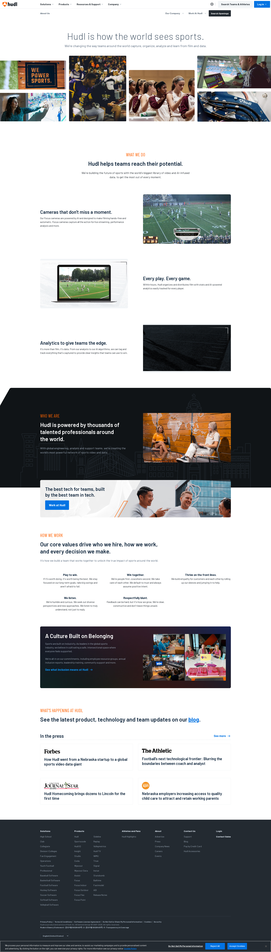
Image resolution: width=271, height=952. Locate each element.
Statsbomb (99, 875)
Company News (162, 846)
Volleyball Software (49, 904)
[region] (135, 946)
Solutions (45, 4)
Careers (158, 851)
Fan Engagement (48, 856)
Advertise (159, 836)
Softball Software (49, 899)
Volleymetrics (99, 846)
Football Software (49, 885)
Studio (77, 856)
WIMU (96, 856)
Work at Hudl (57, 505)
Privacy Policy (46, 922)
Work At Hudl (195, 13)
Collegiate (45, 846)
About (158, 831)
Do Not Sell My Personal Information (185, 946)
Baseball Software (49, 875)
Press (157, 841)
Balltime (97, 880)
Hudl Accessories (192, 851)
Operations (45, 861)
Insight (77, 851)
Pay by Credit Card (193, 846)
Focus (77, 880)
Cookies (147, 922)
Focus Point (80, 899)
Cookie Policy (130, 948)
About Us (45, 13)
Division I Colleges (48, 851)
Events (158, 856)
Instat (96, 870)
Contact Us (189, 831)
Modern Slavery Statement (52, 927)
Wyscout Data (81, 870)
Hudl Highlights (129, 836)
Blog (186, 841)
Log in (260, 4)
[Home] (9, 4)
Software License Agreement (87, 922)
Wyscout (78, 865)
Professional (46, 870)
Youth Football (47, 865)
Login (219, 831)
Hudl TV (97, 851)
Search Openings (220, 13)
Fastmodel (98, 885)
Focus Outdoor (81, 890)
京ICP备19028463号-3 (95, 927)
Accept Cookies (237, 946)
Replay (96, 841)
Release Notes (100, 895)
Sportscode (80, 841)
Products (64, 4)
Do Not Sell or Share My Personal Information (122, 922)
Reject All (215, 946)
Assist (77, 875)
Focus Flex (79, 895)
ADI (95, 890)
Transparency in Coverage (117, 927)
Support (188, 836)
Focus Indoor (80, 885)
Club (42, 841)
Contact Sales (223, 836)
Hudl (76, 836)
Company (113, 4)
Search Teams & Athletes (235, 4)
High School (45, 836)
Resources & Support (89, 4)
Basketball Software (50, 880)
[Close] (266, 946)
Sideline (97, 836)
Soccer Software (48, 895)
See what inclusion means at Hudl (66, 669)
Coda (77, 861)
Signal (96, 865)
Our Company (172, 13)
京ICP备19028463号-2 (75, 927)
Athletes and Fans (131, 831)
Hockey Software (48, 890)
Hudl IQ (77, 846)
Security (157, 922)
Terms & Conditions (63, 922)
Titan (95, 861)
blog (193, 719)
